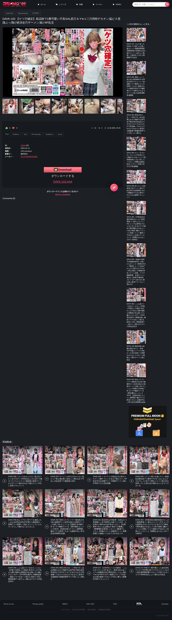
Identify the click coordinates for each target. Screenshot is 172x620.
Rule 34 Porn (79, 610)
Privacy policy (38, 604)
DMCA (64, 604)
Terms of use (9, 604)
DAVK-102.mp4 (62, 181)
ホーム (43, 4)
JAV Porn (91, 610)
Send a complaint (62, 194)
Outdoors (49, 134)
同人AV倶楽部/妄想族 (29, 157)
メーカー (99, 4)
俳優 (81, 4)
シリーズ (62, 4)
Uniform (16, 134)
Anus (60, 134)
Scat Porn (10, 13)
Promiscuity (36, 134)
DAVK (23, 145)
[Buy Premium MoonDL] (147, 437)
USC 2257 (90, 604)
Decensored (23, 13)
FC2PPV (35, 13)
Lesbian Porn (104, 610)
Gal (25, 134)
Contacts (164, 604)
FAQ (115, 604)
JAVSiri (118, 4)
